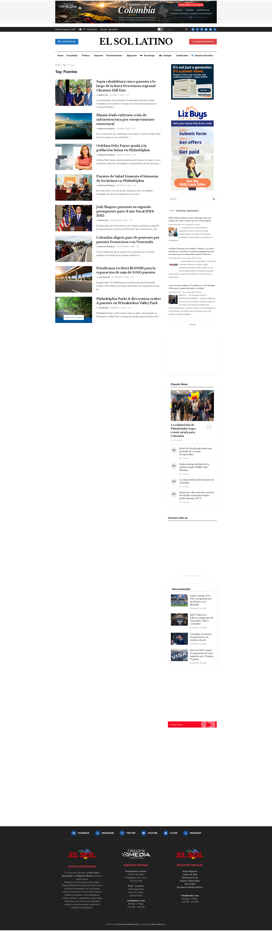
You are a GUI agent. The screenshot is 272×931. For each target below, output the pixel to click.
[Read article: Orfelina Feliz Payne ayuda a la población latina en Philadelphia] (73, 157)
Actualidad (71, 55)
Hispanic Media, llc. (158, 924)
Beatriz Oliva (103, 95)
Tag (64, 65)
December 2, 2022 (126, 246)
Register (114, 29)
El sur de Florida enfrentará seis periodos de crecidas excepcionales (195, 451)
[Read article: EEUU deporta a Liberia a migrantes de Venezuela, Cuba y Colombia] (179, 619)
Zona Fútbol (189, 883)
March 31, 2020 (119, 307)
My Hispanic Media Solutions (190, 887)
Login (105, 29)
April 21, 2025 (124, 185)
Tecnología (149, 55)
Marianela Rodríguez (107, 128)
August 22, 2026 (199, 608)
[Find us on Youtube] (206, 29)
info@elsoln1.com (136, 900)
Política (85, 55)
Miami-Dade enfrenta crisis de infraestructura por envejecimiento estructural (125, 119)
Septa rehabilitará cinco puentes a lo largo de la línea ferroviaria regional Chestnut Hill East (126, 86)
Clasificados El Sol (190, 877)
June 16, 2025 (118, 95)
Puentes (72, 65)
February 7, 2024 (120, 220)
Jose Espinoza (104, 277)
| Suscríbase (68, 42)
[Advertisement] (192, 353)
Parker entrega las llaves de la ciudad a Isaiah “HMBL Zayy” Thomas (194, 467)
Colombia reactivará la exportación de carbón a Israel (201, 637)
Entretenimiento (114, 55)
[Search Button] (186, 29)
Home (60, 55)
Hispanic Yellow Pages (190, 880)
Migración (132, 55)
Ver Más (192, 325)
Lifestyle (167, 55)
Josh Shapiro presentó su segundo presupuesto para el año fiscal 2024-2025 (125, 211)
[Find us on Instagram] (197, 29)
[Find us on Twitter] (202, 29)
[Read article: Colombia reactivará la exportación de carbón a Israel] (179, 639)
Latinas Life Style (189, 874)
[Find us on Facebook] (193, 29)
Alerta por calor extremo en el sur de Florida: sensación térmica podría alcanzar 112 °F (196, 495)
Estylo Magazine (189, 871)
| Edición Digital (204, 42)
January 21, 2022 (121, 277)
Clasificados (182, 55)
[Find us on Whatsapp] (215, 29)
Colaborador (103, 307)
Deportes (98, 55)
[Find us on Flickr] (210, 29)
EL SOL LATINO (136, 41)
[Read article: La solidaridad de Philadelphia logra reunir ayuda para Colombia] (192, 405)
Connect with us (178, 518)
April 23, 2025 (124, 154)
